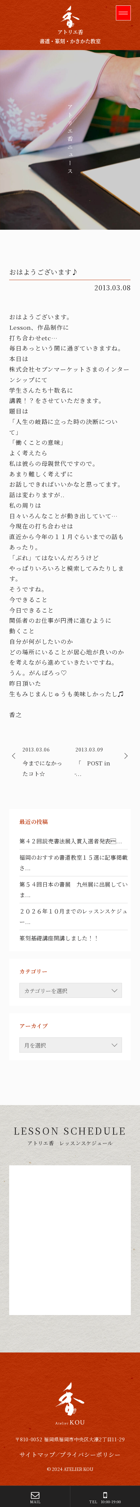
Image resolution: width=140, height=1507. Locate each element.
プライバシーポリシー (90, 1454)
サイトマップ (37, 1454)
